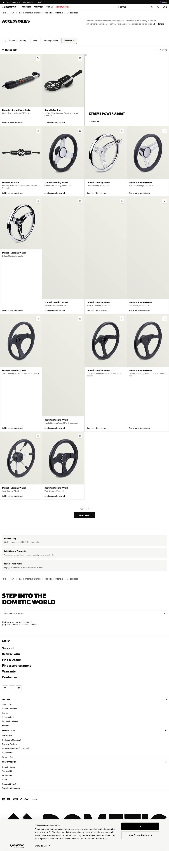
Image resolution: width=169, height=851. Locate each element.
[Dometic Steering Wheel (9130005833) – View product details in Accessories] (21, 466)
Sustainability (7, 771)
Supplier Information (11, 788)
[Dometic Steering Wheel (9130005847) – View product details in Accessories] (63, 161)
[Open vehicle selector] (151, 7)
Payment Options (17, 744)
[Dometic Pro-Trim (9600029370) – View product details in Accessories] (63, 90)
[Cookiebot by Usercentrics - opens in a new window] (17, 846)
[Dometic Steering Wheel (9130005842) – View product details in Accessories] (105, 255)
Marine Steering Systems (30, 13)
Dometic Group (17, 767)
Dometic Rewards (9, 708)
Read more (159, 24)
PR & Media (15, 775)
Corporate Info (9, 762)
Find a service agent (16, 665)
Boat (12, 13)
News (13, 779)
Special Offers (62, 7)
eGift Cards (7, 704)
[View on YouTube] (19, 688)
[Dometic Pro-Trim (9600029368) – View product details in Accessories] (21, 161)
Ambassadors (7, 717)
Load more (84, 515)
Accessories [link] (72, 13)
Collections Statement (11, 740)
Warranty (9, 671)
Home (4, 13)
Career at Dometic (18, 784)
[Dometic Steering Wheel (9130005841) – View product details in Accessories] (148, 255)
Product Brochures (18, 721)
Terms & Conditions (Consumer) (15, 748)
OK (140, 826)
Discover (6, 699)
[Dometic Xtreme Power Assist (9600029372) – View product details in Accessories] (21, 90)
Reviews (5, 725)
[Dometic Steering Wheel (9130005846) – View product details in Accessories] (105, 161)
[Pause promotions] (3, 2)
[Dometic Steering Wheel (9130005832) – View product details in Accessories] (63, 466)
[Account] (158, 7)
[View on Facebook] (12, 688)
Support (8, 648)
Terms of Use (7, 757)
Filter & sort (11, 50)
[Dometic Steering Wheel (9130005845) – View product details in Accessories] (148, 161)
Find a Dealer (11, 660)
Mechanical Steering (54, 13)
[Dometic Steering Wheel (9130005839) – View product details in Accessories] (21, 373)
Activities (38, 7)
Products (26, 7)
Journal (49, 7)
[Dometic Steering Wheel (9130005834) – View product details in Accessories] (148, 373)
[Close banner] (165, 823)
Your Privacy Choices (139, 835)
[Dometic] (9, 7)
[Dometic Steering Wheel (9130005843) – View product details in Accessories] (63, 255)
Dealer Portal (16, 752)
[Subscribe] (164, 613)
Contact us (10, 677)
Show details (41, 846)
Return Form (11, 654)
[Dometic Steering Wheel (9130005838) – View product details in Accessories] (63, 373)
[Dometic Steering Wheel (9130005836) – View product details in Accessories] (105, 373)
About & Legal (8, 731)
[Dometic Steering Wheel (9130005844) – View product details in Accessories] (21, 255)
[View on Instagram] (5, 688)
